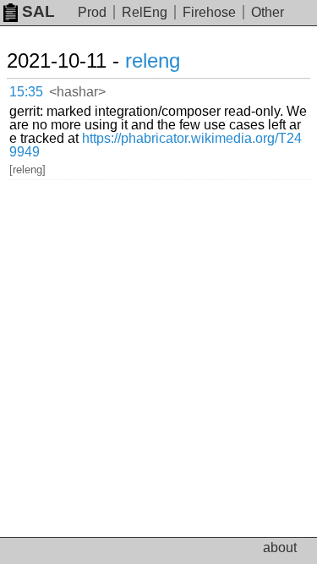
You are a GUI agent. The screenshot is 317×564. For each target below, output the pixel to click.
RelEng (144, 12)
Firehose (209, 12)
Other (267, 12)
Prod (92, 12)
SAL (38, 11)
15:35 (26, 92)
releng (152, 60)
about (280, 547)
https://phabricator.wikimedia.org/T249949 (155, 145)
